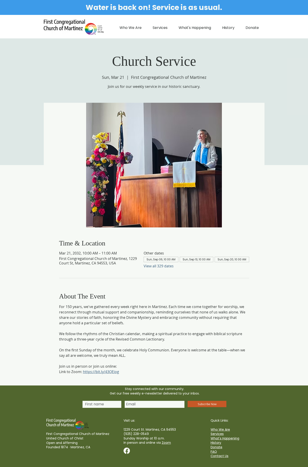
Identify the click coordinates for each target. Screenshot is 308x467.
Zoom (166, 442)
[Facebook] (127, 451)
